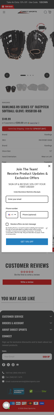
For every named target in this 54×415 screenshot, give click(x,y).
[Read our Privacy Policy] (46, 228)
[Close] (49, 166)
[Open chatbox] (6, 405)
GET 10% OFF (27, 241)
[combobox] (12, 214)
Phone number (12, 208)
